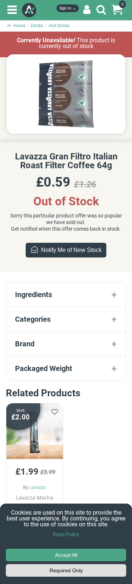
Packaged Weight (43, 368)
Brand (24, 344)
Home (19, 25)
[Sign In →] (87, 9)
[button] (34, 465)
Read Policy (66, 534)
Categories (33, 319)
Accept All (66, 555)
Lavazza (37, 487)
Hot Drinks (59, 25)
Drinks (37, 25)
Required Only (66, 570)
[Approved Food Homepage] (30, 10)
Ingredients (33, 295)
